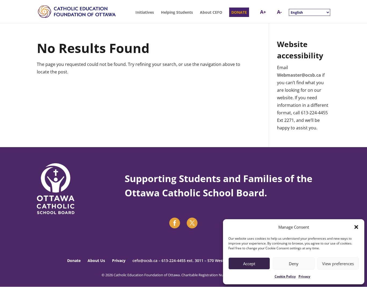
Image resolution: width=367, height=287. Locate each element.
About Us (96, 260)
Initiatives (144, 12)
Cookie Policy (285, 276)
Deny (293, 263)
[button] (356, 227)
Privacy (304, 276)
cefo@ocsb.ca (144, 260)
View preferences (338, 263)
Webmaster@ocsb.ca (299, 75)
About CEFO (211, 12)
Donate (74, 260)
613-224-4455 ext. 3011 (182, 260)
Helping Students (177, 12)
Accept (249, 263)
